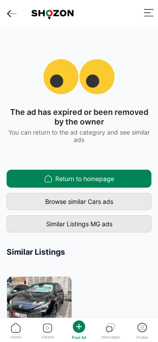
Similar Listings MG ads (79, 224)
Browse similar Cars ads (79, 201)
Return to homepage (84, 178)
